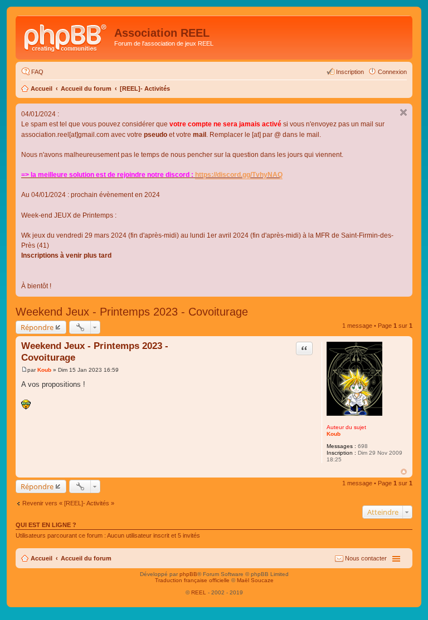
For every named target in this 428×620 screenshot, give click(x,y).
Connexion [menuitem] (392, 71)
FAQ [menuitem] (37, 71)
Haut (404, 472)
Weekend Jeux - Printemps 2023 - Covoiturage (132, 312)
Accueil (41, 88)
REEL (198, 592)
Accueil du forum (86, 88)
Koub (334, 434)
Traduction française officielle (192, 580)
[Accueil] (66, 36)
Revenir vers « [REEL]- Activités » (68, 503)
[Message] (24, 370)
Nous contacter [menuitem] (366, 558)
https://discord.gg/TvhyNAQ (239, 175)
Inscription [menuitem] (350, 71)
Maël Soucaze (255, 580)
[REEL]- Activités (145, 88)
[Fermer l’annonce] (403, 112)
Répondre (37, 327)
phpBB (188, 574)
